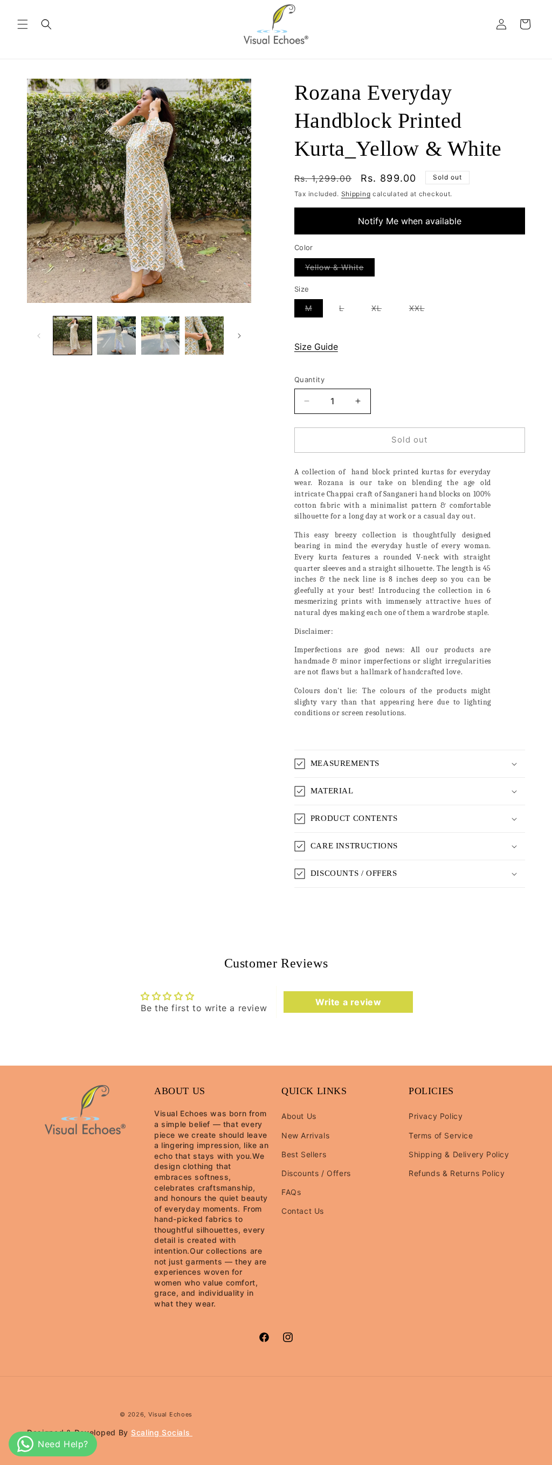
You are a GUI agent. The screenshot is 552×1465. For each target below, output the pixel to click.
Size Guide (316, 346)
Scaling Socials (161, 1432)
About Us (298, 1116)
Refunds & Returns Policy (457, 1173)
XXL (422, 310)
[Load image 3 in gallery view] (160, 335)
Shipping (356, 194)
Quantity (309, 379)
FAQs (291, 1192)
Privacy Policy (436, 1116)
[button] (22, 24)
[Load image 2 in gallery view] (116, 335)
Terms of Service (441, 1135)
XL (381, 310)
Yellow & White (340, 269)
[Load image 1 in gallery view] (72, 335)
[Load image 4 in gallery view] (204, 335)
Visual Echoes (170, 1414)
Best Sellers (303, 1154)
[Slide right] (239, 336)
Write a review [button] (348, 1002)
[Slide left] (39, 336)
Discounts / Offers (316, 1173)
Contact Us (302, 1210)
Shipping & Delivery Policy (459, 1154)
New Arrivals (305, 1135)
